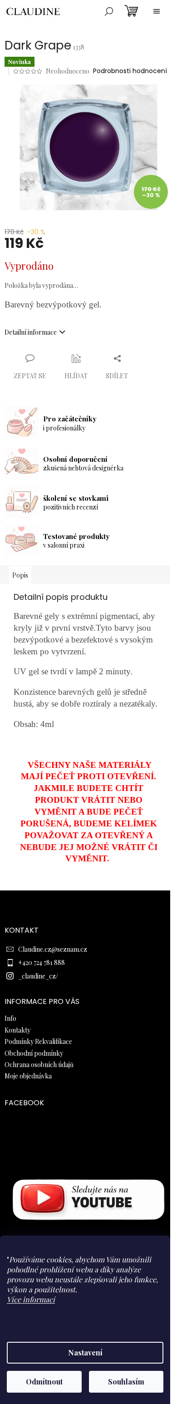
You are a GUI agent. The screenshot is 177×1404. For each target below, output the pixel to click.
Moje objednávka (28, 1076)
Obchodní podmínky (34, 1053)
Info (10, 1018)
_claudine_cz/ (38, 976)
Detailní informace (31, 332)
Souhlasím (126, 1381)
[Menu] (157, 11)
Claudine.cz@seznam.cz (52, 949)
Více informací (31, 1299)
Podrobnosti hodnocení (130, 71)
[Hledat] (109, 11)
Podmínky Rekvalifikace (38, 1041)
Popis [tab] (20, 575)
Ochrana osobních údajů (39, 1064)
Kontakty (17, 1030)
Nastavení (85, 1352)
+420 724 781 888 (41, 962)
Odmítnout (44, 1381)
